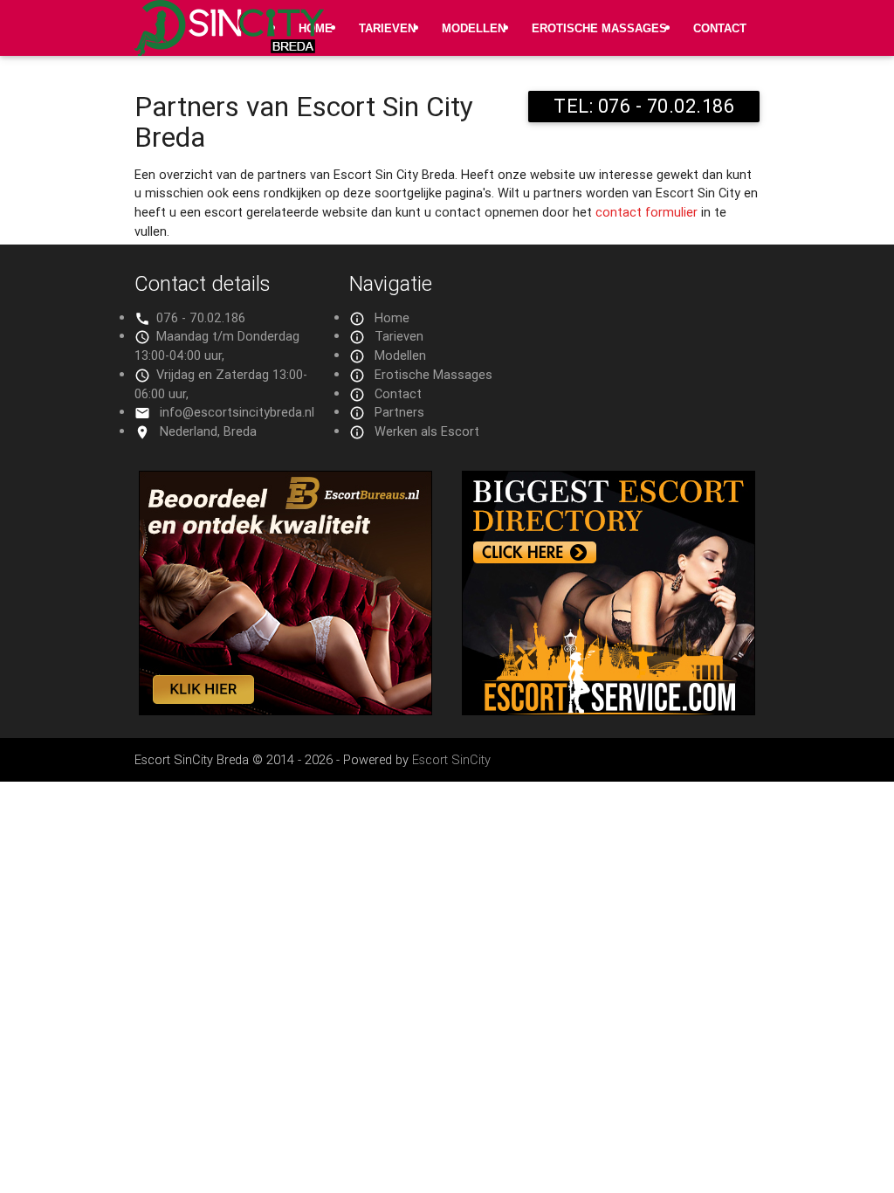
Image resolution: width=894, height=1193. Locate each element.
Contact (719, 28)
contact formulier (646, 211)
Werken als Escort (427, 431)
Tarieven (387, 28)
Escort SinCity (451, 759)
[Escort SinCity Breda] (229, 38)
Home (392, 317)
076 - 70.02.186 (200, 317)
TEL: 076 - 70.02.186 (644, 106)
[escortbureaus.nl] (285, 710)
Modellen (473, 28)
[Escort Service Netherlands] (608, 710)
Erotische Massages (599, 28)
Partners (399, 411)
